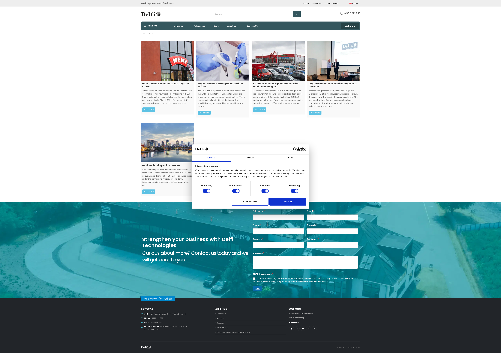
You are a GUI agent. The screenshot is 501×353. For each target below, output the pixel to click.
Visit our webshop (296, 318)
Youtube (302, 328)
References (199, 26)
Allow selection (250, 202)
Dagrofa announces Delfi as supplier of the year (333, 85)
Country (258, 239)
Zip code (312, 225)
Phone (257, 225)
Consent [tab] (211, 158)
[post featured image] (167, 61)
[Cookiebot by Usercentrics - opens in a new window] (295, 149)
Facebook (291, 328)
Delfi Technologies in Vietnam (161, 165)
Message (258, 253)
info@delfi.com (156, 322)
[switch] (236, 191)
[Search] (296, 14)
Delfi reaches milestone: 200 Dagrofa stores (165, 85)
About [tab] (290, 158)
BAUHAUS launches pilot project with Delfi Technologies (276, 85)
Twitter (297, 328)
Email (310, 211)
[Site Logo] (150, 14)
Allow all (288, 202)
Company (313, 239)
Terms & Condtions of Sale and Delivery (233, 332)
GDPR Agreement (263, 274)
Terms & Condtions (331, 3)
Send (257, 288)
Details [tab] (250, 158)
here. (331, 281)
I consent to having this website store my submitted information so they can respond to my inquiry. (307, 278)
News (216, 26)
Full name (259, 211)
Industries (178, 26)
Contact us (252, 26)
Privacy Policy (316, 3)
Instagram (308, 328)
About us (231, 26)
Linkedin (314, 328)
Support (306, 3)
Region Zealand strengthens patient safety (220, 85)
